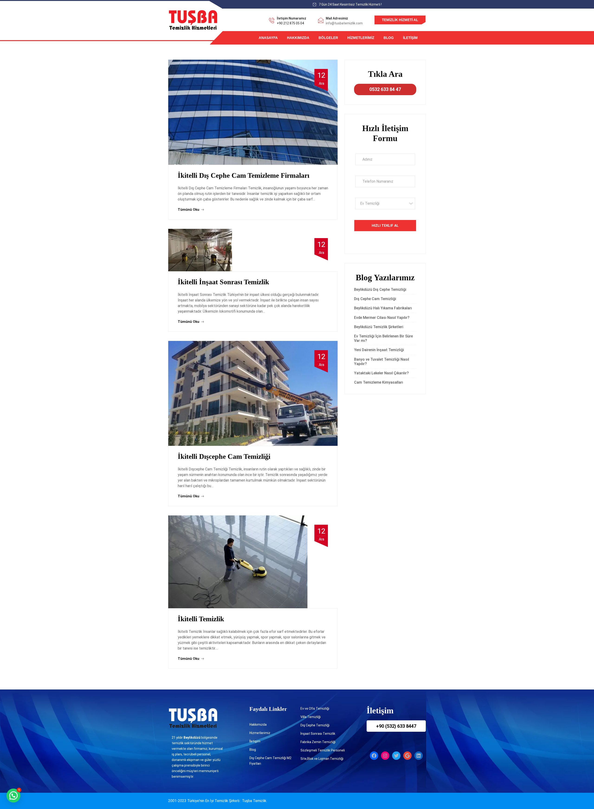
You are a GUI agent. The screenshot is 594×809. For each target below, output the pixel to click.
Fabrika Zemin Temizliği (318, 742)
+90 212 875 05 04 (290, 23)
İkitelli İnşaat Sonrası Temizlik (223, 282)
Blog (389, 38)
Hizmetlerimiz (360, 38)
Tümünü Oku (189, 209)
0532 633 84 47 (385, 89)
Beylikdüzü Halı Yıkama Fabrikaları (383, 308)
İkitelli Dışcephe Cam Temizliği (224, 456)
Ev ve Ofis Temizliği (314, 708)
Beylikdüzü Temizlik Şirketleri (378, 327)
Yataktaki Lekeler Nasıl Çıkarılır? (381, 373)
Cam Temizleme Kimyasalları (379, 382)
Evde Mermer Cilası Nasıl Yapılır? (382, 317)
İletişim (410, 38)
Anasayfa (268, 38)
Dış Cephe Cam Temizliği (375, 299)
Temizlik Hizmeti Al (400, 20)
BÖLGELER (328, 38)
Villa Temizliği (310, 717)
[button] (13, 796)
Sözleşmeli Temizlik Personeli (322, 750)
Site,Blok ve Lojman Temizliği (321, 758)
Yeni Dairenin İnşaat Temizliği (379, 350)
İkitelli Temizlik (201, 619)
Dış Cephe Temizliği (314, 725)
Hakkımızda (298, 38)
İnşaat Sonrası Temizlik (317, 733)
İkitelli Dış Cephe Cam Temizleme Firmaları (243, 175)
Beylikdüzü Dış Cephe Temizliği (380, 289)
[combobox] (385, 203)
